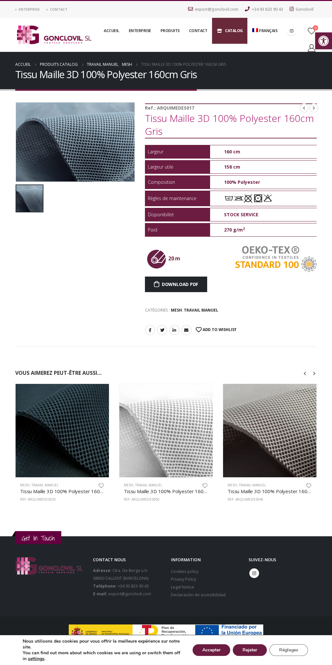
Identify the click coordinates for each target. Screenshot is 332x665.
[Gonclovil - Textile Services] (54, 35)
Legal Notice (182, 587)
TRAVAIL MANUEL (201, 310)
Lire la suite (98, 394)
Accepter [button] (211, 650)
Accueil (111, 30)
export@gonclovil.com (216, 9)
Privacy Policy (183, 579)
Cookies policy (184, 571)
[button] (323, 40)
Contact (58, 9)
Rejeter (250, 650)
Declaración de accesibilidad (198, 595)
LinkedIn (174, 330)
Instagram (254, 573)
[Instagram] (291, 31)
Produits (170, 30)
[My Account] (311, 48)
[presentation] (305, 373)
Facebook (150, 330)
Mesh (176, 310)
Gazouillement (162, 330)
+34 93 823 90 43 (267, 9)
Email (186, 330)
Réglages (288, 650)
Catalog (234, 30)
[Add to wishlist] (101, 485)
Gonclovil (305, 9)
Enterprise (29, 9)
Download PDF (180, 284)
